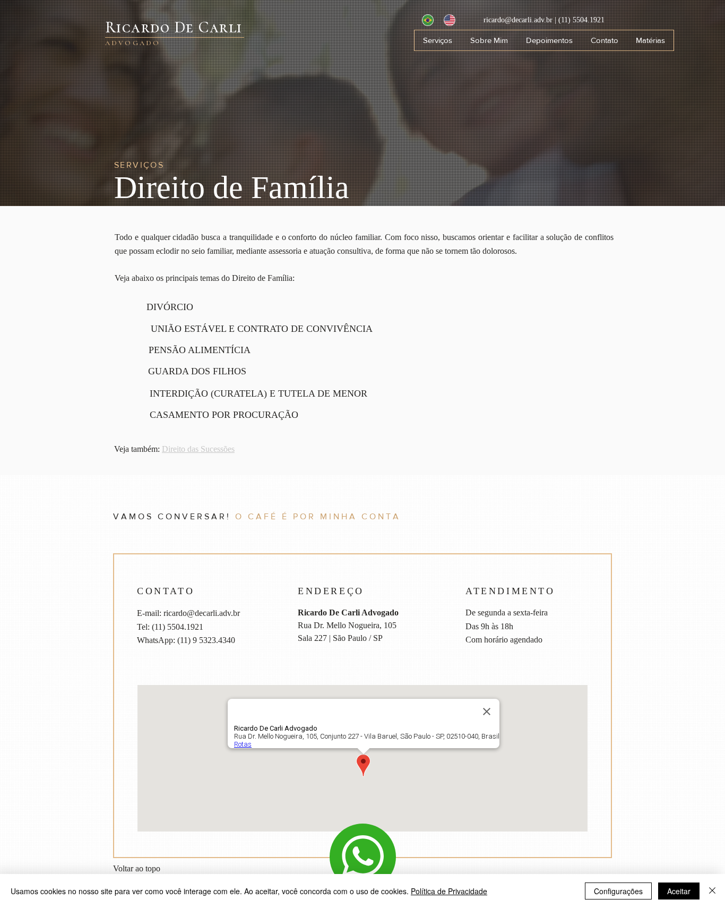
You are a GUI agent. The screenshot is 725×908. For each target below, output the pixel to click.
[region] (363, 857)
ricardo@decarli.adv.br (519, 20)
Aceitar (679, 891)
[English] (447, 20)
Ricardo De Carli (174, 27)
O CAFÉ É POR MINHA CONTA (316, 516)
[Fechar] (712, 891)
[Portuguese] (425, 20)
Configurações (618, 891)
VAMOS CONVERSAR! (172, 516)
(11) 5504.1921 (581, 20)
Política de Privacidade (449, 891)
